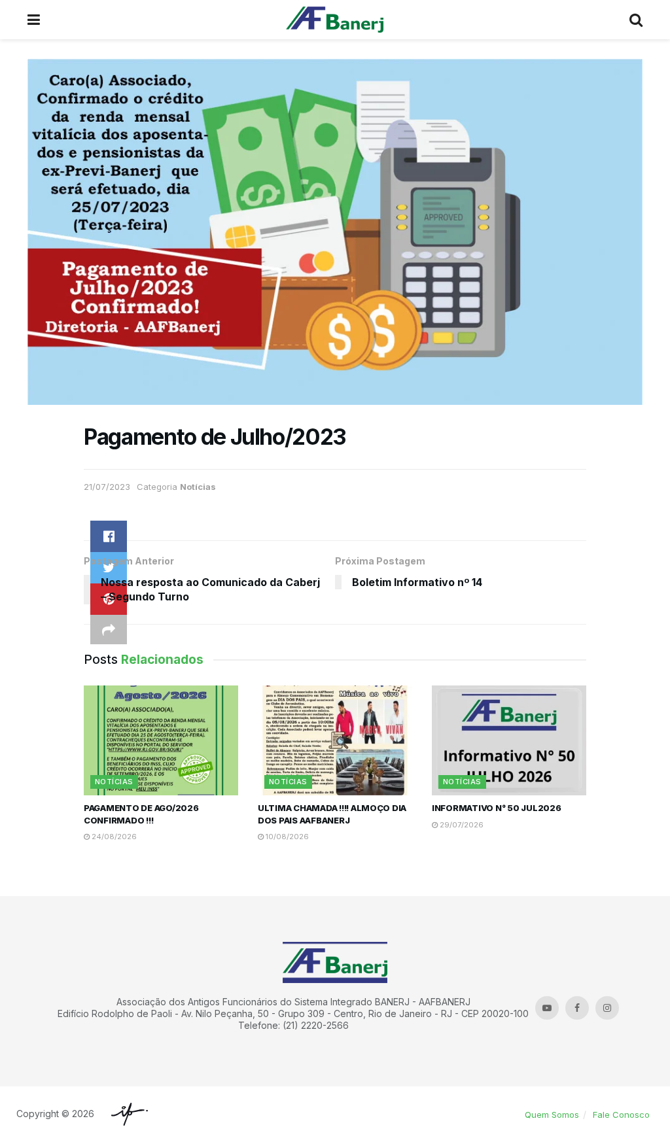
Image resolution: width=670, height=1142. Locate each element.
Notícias (198, 486)
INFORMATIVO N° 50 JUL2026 (496, 808)
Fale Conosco (621, 1114)
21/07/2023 (107, 486)
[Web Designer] (126, 1114)
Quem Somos (552, 1114)
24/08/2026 (113, 836)
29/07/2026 (461, 824)
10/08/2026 (286, 836)
